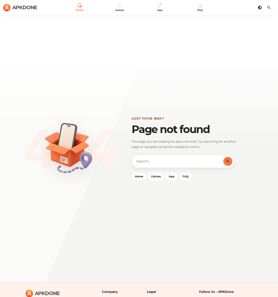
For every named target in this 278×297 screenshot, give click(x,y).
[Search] (268, 7)
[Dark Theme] (259, 7)
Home (139, 176)
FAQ (185, 176)
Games (156, 176)
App (172, 176)
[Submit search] (227, 161)
